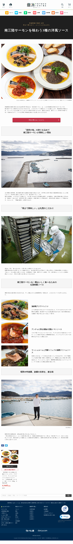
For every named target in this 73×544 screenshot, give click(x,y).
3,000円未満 (32, 509)
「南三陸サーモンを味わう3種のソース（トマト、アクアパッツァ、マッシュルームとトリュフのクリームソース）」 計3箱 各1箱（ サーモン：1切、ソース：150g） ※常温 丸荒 (9, 478)
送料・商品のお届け (5, 519)
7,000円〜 (32, 515)
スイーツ (66, 12)
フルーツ (11, 12)
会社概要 (45, 509)
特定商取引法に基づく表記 (49, 515)
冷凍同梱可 (17, 521)
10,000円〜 (32, 517)
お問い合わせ (4, 524)
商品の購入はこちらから (36, 120)
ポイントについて (5, 521)
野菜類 (29, 12)
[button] (65, 516)
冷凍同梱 (48, 12)
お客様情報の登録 (5, 511)
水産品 (20, 12)
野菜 (16, 511)
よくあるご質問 (4, 515)
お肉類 (38, 12)
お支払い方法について (6, 517)
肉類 (16, 515)
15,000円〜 (32, 519)
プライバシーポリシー (48, 513)
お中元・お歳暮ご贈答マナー (7, 522)
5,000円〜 (32, 513)
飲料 (16, 522)
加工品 (56, 12)
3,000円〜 (32, 511)
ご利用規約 (46, 511)
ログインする (4, 509)
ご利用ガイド (4, 513)
